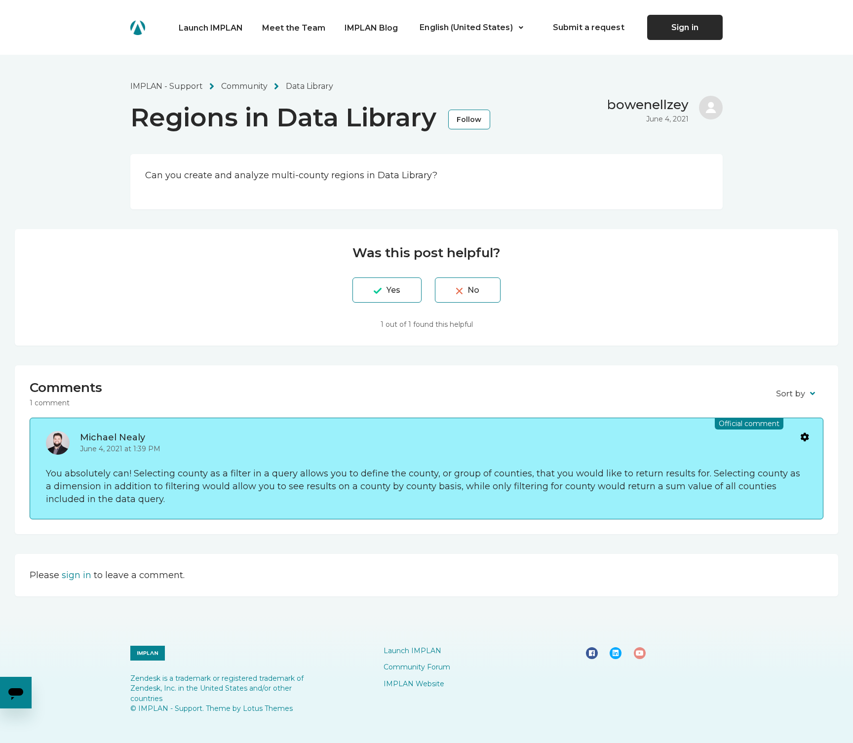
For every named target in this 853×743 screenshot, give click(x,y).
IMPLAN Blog (371, 28)
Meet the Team (293, 28)
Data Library (309, 86)
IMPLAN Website (414, 683)
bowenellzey (648, 105)
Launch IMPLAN (211, 28)
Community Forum (417, 667)
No (473, 290)
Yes (393, 290)
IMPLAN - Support (166, 86)
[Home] (137, 27)
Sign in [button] (684, 27)
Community (244, 86)
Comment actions (804, 436)
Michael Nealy (112, 437)
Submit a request (588, 27)
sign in (76, 575)
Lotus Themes (268, 708)
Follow (469, 119)
